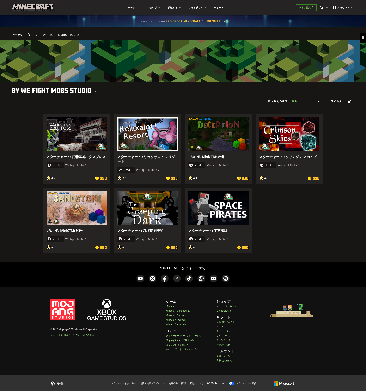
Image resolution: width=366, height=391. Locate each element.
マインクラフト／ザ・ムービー (182, 349)
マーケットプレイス (24, 34)
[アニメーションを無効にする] (363, 38)
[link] (140, 278)
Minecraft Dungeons (177, 315)
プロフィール (223, 355)
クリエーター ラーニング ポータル (183, 335)
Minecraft (171, 306)
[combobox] (306, 101)
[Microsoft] (284, 383)
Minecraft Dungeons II (178, 310)
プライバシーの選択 (246, 383)
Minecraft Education (176, 324)
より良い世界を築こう (177, 344)
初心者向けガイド (225, 321)
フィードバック (224, 331)
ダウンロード (223, 340)
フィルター (337, 101)
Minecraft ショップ (226, 310)
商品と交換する (224, 360)
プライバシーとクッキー (123, 383)
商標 (183, 383)
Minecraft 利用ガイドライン (64, 335)
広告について (196, 383)
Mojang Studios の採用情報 (180, 340)
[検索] (325, 7)
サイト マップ (223, 335)
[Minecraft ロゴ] (32, 7)
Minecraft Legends (176, 320)
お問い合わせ (223, 344)
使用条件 (173, 383)
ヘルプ (219, 326)
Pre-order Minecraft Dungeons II (194, 21)
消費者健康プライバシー (152, 383)
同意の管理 (88, 335)
